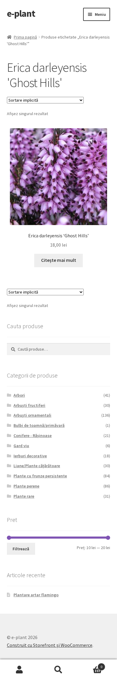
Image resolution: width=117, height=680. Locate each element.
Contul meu (19, 670)
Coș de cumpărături (90, 664)
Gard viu (21, 445)
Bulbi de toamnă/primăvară (39, 425)
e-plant (21, 13)
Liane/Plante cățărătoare (37, 465)
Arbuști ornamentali (32, 415)
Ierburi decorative (30, 456)
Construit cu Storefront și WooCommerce (49, 645)
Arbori (19, 395)
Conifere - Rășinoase (33, 435)
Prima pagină (25, 37)
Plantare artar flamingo (36, 595)
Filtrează (21, 548)
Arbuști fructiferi (29, 405)
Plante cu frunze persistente (40, 476)
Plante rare (24, 496)
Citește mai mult (58, 260)
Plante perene (26, 486)
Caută (58, 670)
